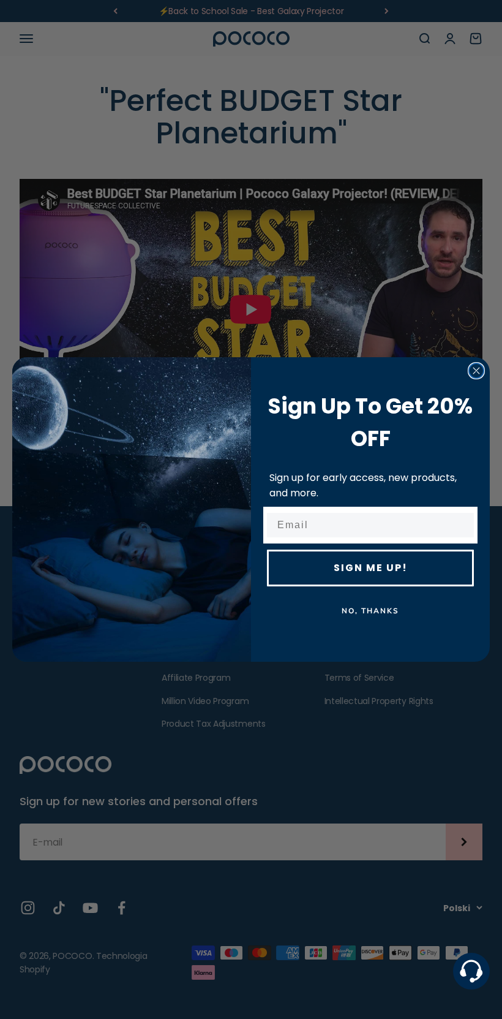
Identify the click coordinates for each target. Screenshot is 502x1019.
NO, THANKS (370, 611)
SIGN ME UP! (371, 568)
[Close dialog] (476, 370)
